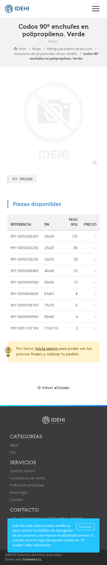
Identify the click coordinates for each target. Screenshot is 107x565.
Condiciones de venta (27, 478)
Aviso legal (18, 492)
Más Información (38, 545)
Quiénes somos (22, 470)
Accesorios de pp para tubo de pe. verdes (45, 53)
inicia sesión (46, 349)
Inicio (22, 48)
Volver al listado (55, 388)
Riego (36, 48)
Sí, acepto (85, 527)
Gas (13, 452)
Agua (14, 444)
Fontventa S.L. (32, 559)
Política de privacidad (27, 485)
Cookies (16, 499)
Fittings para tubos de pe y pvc (70, 48)
